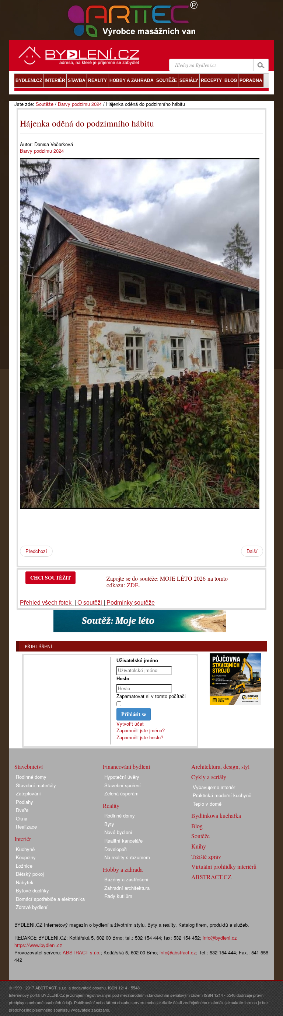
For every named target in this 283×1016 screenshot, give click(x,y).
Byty (109, 823)
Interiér (22, 839)
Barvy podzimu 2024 (80, 103)
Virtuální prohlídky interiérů (223, 866)
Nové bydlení (118, 832)
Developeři (115, 849)
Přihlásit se (133, 714)
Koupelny (26, 857)
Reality (111, 805)
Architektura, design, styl (220, 766)
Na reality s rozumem (127, 857)
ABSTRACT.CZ (211, 877)
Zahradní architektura (127, 887)
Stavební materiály (36, 785)
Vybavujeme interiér (214, 787)
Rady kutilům (118, 895)
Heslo (122, 678)
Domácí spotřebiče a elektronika (50, 898)
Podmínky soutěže (130, 602)
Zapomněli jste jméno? (140, 730)
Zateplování (28, 793)
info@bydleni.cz (220, 937)
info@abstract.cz (178, 952)
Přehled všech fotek (46, 602)
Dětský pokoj (30, 873)
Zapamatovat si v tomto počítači (151, 696)
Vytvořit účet (130, 723)
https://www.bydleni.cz (38, 944)
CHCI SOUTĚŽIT (50, 577)
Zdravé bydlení (32, 906)
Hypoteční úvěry (121, 776)
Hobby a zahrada (123, 869)
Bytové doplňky (32, 890)
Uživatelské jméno (137, 660)
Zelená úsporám (121, 793)
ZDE (133, 585)
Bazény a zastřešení (126, 879)
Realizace (26, 826)
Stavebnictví (28, 766)
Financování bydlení (126, 766)
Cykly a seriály (208, 777)
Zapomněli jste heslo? (139, 737)
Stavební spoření (122, 785)
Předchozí (36, 550)
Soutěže (44, 103)
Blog (197, 826)
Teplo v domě (207, 803)
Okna (21, 818)
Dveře (22, 809)
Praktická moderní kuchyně (222, 795)
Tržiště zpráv (206, 856)
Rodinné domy (31, 776)
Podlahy (24, 801)
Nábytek (25, 882)
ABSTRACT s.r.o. (82, 952)
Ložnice (24, 865)
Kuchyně (25, 849)
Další (252, 550)
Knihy (198, 846)
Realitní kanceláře (123, 840)
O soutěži (89, 602)
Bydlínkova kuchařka (216, 815)
